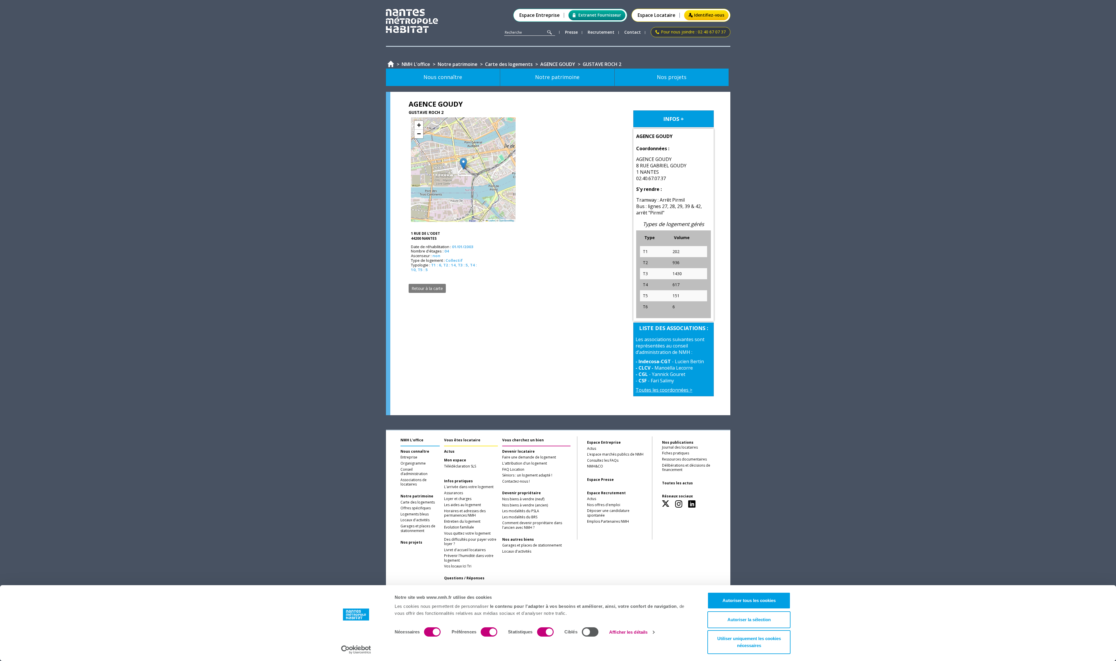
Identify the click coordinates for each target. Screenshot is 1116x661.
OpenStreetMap (506, 220)
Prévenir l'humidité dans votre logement (468, 558)
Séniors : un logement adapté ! (527, 475)
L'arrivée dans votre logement (468, 487)
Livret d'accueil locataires (465, 550)
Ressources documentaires (684, 459)
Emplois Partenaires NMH (608, 521)
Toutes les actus (677, 483)
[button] (463, 164)
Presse (571, 32)
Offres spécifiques (415, 508)
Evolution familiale (459, 527)
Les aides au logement (462, 505)
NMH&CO (595, 466)
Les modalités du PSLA (520, 511)
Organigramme (413, 463)
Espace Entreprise (539, 15)
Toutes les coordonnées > (664, 390)
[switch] (489, 632)
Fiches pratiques (675, 453)
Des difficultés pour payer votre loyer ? (470, 542)
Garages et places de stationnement (417, 528)
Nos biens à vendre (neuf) (523, 499)
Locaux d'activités (415, 520)
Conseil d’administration (414, 472)
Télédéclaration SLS (460, 466)
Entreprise (408, 457)
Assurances (453, 493)
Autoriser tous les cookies (749, 600)
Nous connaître (414, 451)
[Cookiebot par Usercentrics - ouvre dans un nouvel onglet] (356, 649)
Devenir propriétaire (521, 493)
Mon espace (455, 460)
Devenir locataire (518, 451)
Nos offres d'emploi (603, 505)
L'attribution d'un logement (524, 463)
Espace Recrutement (606, 493)
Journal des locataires (680, 447)
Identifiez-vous (709, 15)
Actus (449, 451)
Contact (632, 32)
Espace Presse (600, 479)
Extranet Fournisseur (599, 15)
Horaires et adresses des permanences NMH (465, 513)
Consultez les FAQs (602, 460)
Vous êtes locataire (462, 440)
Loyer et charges (457, 499)
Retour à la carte (427, 288)
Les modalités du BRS (519, 517)
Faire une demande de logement (529, 457)
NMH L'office (411, 440)
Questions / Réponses (464, 578)
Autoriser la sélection (749, 619)
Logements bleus (414, 514)
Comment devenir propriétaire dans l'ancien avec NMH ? (532, 525)
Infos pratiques (458, 481)
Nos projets (411, 542)
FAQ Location (513, 469)
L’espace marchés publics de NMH (615, 454)
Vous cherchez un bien (523, 440)
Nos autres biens (518, 539)
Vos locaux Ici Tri (457, 566)
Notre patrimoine (416, 496)
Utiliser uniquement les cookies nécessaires (749, 642)
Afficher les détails (628, 632)
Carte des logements (417, 502)
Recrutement (601, 32)
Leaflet (491, 220)
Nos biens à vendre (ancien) (525, 505)
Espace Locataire (656, 15)
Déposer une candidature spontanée (608, 513)
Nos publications (677, 442)
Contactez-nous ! (516, 481)
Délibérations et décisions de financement (686, 467)
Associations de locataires (413, 482)
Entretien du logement (462, 521)
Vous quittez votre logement (467, 533)
